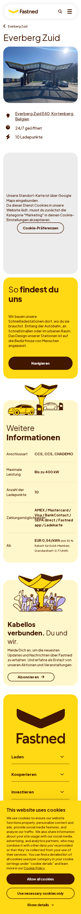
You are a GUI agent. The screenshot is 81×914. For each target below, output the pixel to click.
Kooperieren (24, 774)
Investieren (22, 791)
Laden (17, 756)
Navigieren (40, 363)
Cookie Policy (34, 868)
